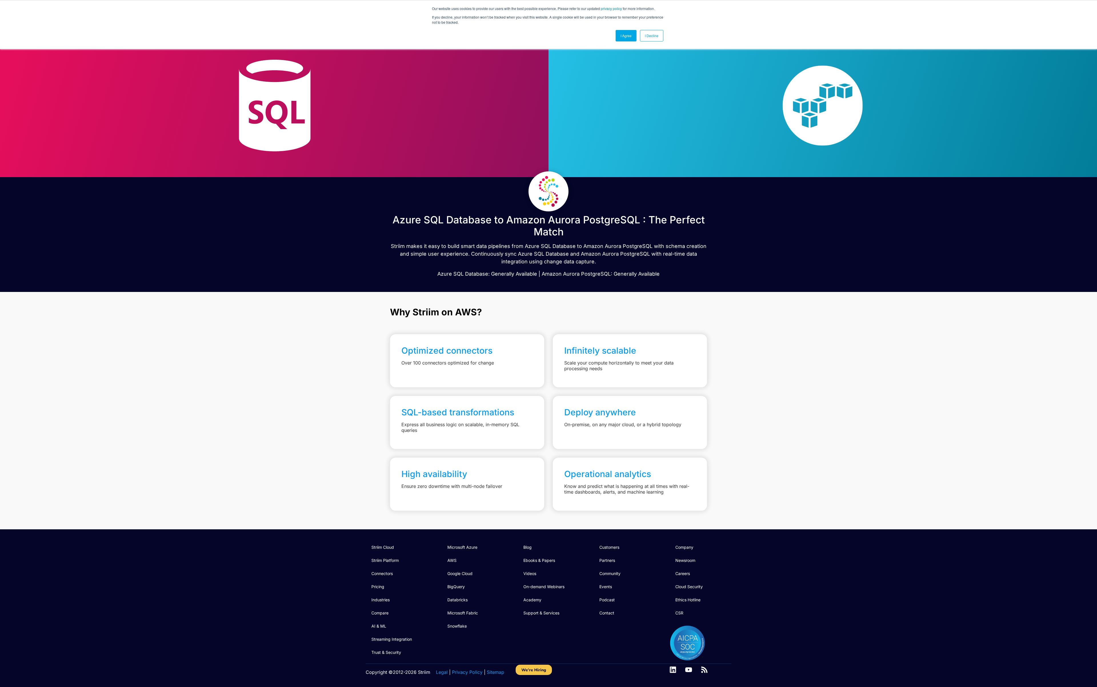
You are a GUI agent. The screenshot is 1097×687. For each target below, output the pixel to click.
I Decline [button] (651, 35)
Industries (380, 599)
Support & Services (541, 612)
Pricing (377, 586)
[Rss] (704, 670)
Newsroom (685, 560)
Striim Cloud (382, 547)
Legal (442, 672)
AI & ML (378, 626)
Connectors (382, 573)
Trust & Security (386, 652)
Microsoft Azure (462, 547)
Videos (529, 573)
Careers (682, 573)
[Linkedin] (673, 670)
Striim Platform (385, 560)
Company (684, 547)
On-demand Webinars (543, 586)
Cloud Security (689, 586)
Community (609, 573)
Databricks (457, 599)
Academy (532, 599)
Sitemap (495, 672)
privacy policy (611, 8)
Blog (527, 547)
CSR (679, 612)
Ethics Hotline (687, 599)
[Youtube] (689, 670)
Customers (609, 547)
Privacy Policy (467, 672)
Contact (606, 612)
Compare (380, 612)
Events (605, 586)
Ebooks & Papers (539, 560)
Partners (607, 560)
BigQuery (456, 586)
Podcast (607, 599)
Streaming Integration (391, 639)
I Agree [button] (626, 35)
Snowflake (457, 626)
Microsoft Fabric (462, 612)
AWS (452, 560)
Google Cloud (460, 573)
